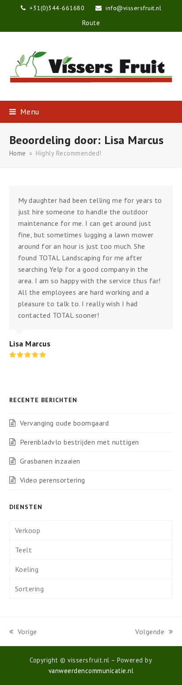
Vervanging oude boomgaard (64, 423)
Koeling (27, 569)
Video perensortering (52, 480)
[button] (24, 112)
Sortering (29, 588)
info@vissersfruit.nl (133, 8)
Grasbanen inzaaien (50, 461)
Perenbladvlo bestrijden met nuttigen (79, 442)
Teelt (23, 549)
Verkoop (28, 530)
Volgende (149, 632)
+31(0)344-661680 (58, 8)
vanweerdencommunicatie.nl (91, 670)
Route (91, 23)
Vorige (23, 632)
